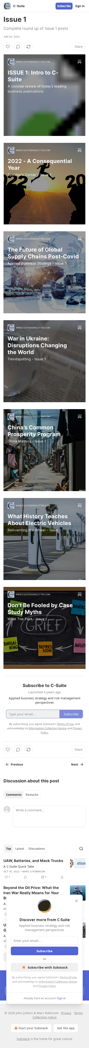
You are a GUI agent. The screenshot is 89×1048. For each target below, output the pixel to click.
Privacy (66, 1013)
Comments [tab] (13, 795)
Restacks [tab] (32, 795)
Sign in (80, 6)
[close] (76, 900)
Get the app (66, 1028)
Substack (23, 1039)
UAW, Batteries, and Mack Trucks (33, 861)
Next (74, 764)
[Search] (81, 848)
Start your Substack (33, 1028)
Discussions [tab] (37, 849)
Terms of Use (68, 977)
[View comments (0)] (18, 46)
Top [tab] (8, 849)
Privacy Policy (47, 986)
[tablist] (22, 794)
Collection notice (45, 1017)
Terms (78, 1013)
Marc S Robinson (33, 871)
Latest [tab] (19, 849)
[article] (44, 869)
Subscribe (64, 6)
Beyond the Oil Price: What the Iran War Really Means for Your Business (31, 893)
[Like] (7, 46)
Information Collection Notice (58, 981)
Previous (17, 764)
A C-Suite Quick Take (18, 866)
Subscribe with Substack (48, 967)
